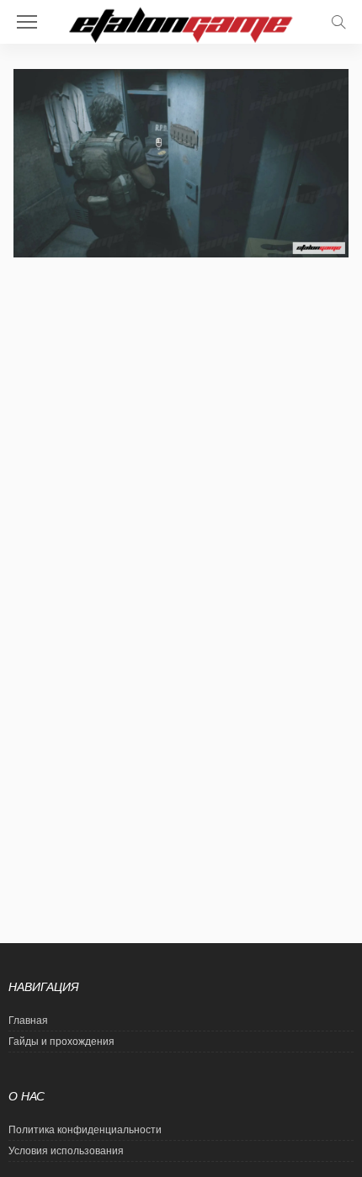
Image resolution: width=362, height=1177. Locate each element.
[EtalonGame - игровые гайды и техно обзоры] (181, 23)
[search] (338, 22)
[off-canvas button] (27, 22)
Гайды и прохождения (61, 1041)
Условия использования (66, 1151)
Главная (28, 1020)
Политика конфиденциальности (85, 1130)
